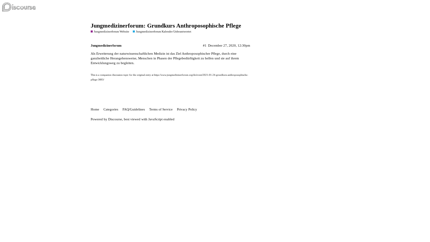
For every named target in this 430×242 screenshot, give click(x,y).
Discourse (115, 119)
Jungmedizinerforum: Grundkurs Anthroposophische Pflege (166, 25)
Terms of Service (161, 109)
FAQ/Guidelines (134, 109)
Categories (110, 109)
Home (95, 109)
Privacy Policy (187, 109)
